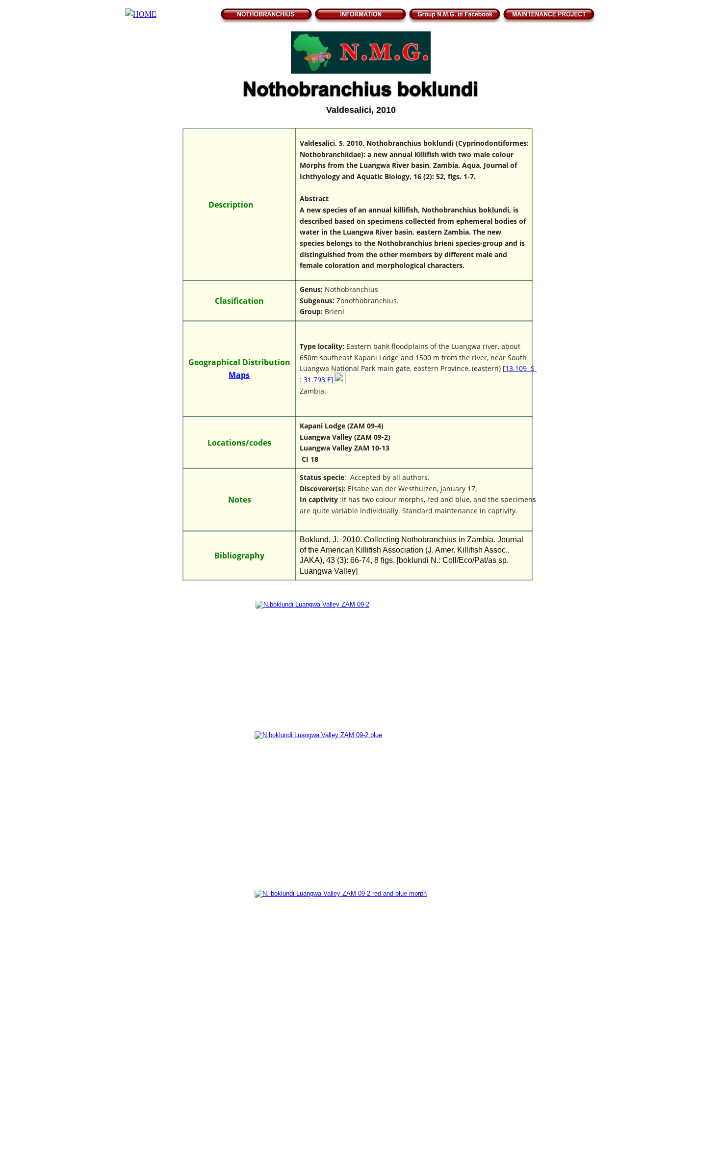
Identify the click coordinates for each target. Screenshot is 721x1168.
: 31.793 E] (317, 379)
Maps (239, 375)
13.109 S (521, 368)
